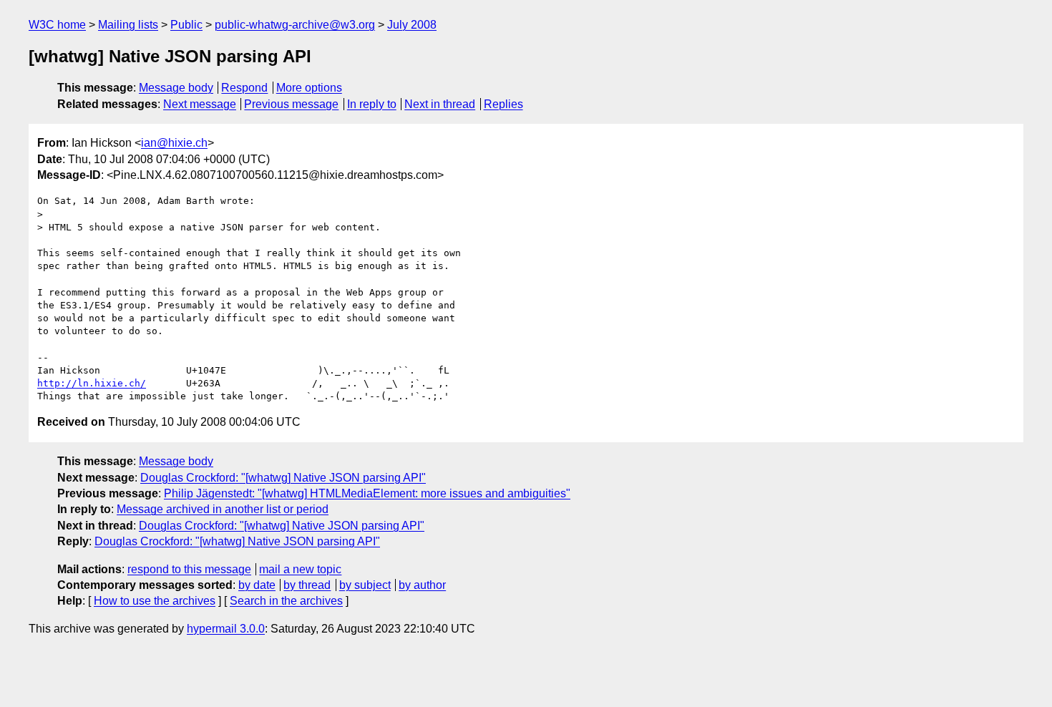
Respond (244, 88)
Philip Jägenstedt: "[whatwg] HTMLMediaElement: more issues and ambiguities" (367, 493)
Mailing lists (128, 25)
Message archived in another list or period (222, 509)
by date (257, 585)
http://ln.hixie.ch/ (91, 383)
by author (422, 585)
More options (309, 88)
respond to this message (189, 569)
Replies (503, 104)
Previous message (291, 104)
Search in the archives (286, 601)
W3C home (57, 25)
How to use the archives (154, 601)
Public (186, 25)
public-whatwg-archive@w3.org (295, 25)
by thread (307, 585)
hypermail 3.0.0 (226, 629)
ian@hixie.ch (174, 143)
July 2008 (412, 25)
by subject (365, 585)
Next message (199, 104)
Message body (176, 88)
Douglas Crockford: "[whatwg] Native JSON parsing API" (283, 478)
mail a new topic (300, 569)
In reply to (371, 104)
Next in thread (439, 104)
